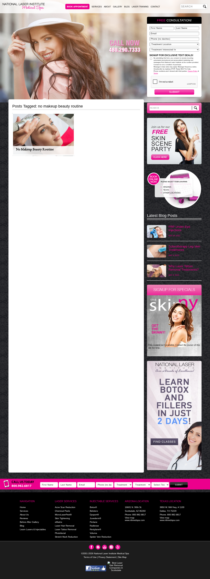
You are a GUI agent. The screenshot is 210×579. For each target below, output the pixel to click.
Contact (155, 6)
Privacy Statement (107, 557)
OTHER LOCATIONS (171, 193)
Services (97, 6)
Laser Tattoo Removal (65, 529)
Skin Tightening (62, 518)
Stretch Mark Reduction (66, 537)
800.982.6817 (139, 514)
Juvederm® (95, 518)
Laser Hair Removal (64, 525)
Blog (127, 6)
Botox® (93, 507)
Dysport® (94, 514)
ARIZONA (167, 187)
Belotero (94, 511)
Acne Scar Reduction (65, 507)
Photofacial (60, 533)
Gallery (117, 6)
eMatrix (58, 522)
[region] (174, 417)
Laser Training (140, 6)
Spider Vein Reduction (100, 537)
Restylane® (95, 529)
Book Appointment (77, 6)
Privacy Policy (192, 71)
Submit (174, 91)
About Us (24, 514)
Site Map (122, 557)
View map (129, 517)
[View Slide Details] (174, 415)
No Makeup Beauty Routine (35, 149)
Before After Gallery (29, 522)
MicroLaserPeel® (63, 514)
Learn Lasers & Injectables (33, 529)
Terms (156, 73)
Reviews (24, 518)
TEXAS (166, 190)
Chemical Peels (62, 511)
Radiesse (94, 525)
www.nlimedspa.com (135, 520)
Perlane (93, 522)
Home (23, 507)
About (107, 6)
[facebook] (96, 568)
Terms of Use (90, 557)
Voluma (93, 533)
